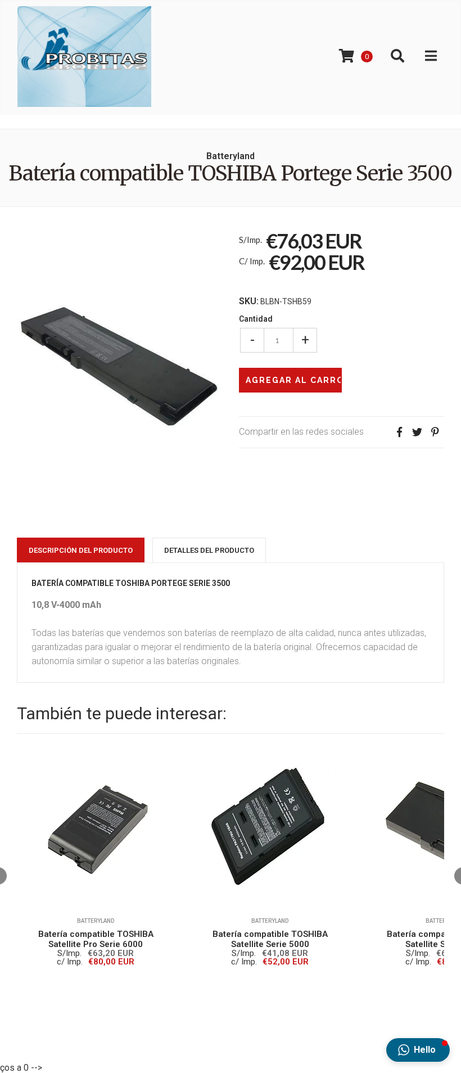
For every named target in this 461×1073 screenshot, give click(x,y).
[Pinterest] (435, 432)
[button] (418, 1050)
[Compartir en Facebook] (399, 432)
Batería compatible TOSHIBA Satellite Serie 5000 (270, 939)
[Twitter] (417, 432)
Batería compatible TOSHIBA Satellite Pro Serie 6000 (95, 939)
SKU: (249, 301)
